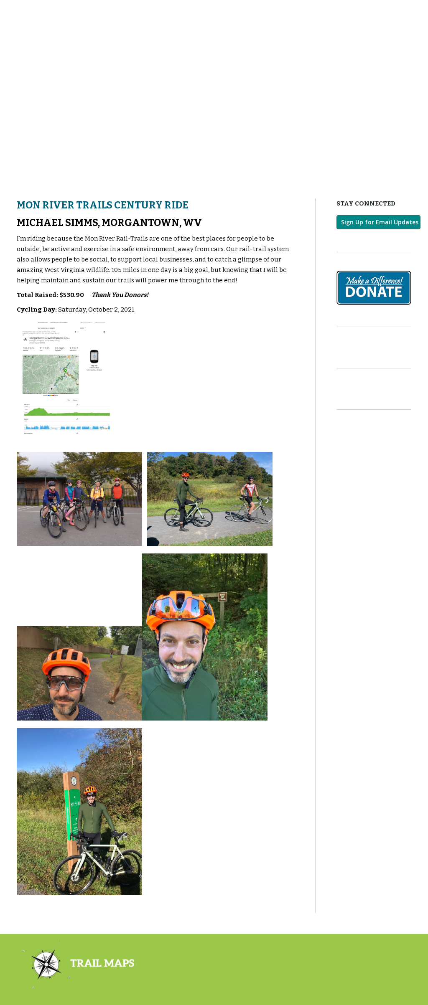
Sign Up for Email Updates (379, 222)
